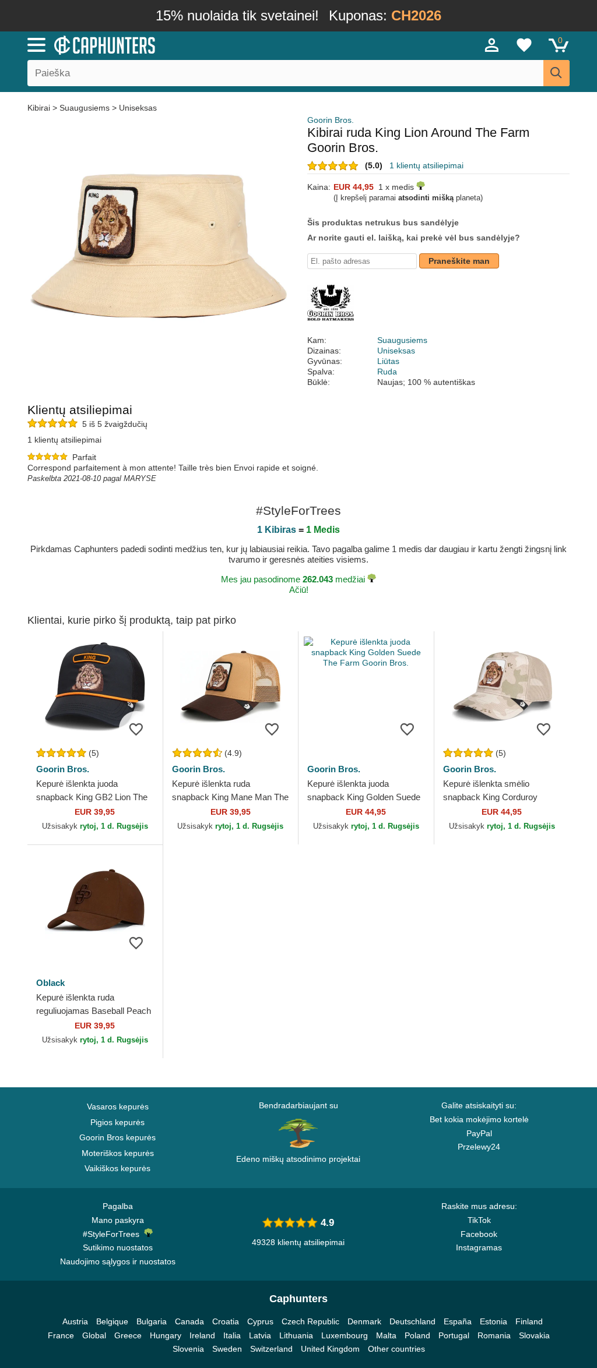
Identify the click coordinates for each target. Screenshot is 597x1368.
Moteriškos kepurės (118, 1153)
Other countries (396, 1348)
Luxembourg (344, 1335)
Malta (386, 1335)
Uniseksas (138, 107)
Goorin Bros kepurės (117, 1137)
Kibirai (39, 107)
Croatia (225, 1321)
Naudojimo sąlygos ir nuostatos (117, 1261)
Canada (189, 1321)
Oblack (50, 983)
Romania (494, 1335)
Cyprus (260, 1321)
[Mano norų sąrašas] (524, 44)
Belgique (112, 1321)
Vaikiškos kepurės (117, 1168)
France (61, 1335)
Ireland (202, 1335)
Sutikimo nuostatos (118, 1247)
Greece (128, 1335)
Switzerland (271, 1348)
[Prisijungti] (492, 44)
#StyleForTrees (113, 1234)
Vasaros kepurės (118, 1106)
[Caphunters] (181, 44)
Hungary (165, 1335)
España (458, 1321)
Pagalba (118, 1206)
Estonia (493, 1321)
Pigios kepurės (117, 1122)
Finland (529, 1321)
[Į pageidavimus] (136, 728)
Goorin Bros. (330, 120)
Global (94, 1335)
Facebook (479, 1234)
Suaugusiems (84, 107)
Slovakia (534, 1335)
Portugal (453, 1335)
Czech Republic (310, 1321)
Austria (75, 1321)
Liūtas (388, 361)
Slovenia (188, 1348)
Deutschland (412, 1321)
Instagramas (479, 1247)
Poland (417, 1335)
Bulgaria (151, 1321)
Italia (232, 1335)
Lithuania (296, 1335)
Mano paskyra (118, 1220)
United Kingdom (330, 1348)
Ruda (387, 371)
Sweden (227, 1348)
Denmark (364, 1321)
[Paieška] (556, 73)
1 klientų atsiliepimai (426, 165)
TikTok (479, 1220)
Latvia (260, 1335)
